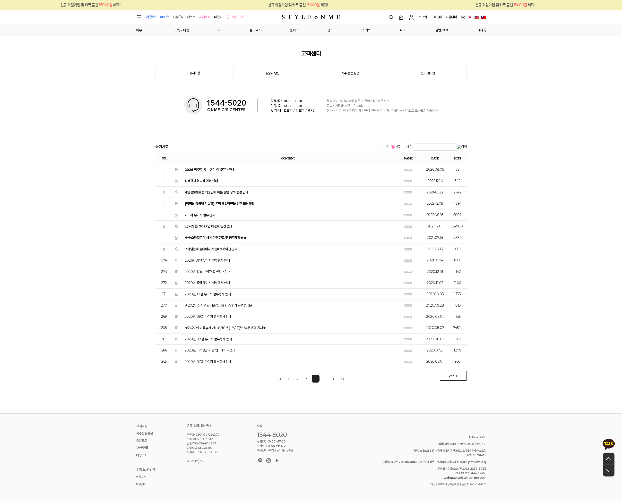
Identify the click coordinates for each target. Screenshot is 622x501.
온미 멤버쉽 (428, 73)
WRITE (453, 376)
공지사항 (194, 73)
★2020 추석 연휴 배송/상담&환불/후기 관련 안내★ (219, 305)
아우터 (140, 30)
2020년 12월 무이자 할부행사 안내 (207, 271)
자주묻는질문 (144, 433)
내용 (409, 146)
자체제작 (204, 17)
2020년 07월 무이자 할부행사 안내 (208, 361)
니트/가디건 (181, 30)
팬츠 (330, 30)
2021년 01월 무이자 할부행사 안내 (207, 260)
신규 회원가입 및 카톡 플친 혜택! (282, 4)
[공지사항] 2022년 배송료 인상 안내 (209, 226)
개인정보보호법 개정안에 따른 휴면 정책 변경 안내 (217, 192)
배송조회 (141, 455)
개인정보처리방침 (145, 469)
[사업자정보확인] (477, 462)
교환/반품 (142, 448)
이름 (386, 146)
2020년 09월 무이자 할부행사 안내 (208, 317)
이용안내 (140, 484)
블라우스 (255, 30)
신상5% (178, 17)
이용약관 (140, 477)
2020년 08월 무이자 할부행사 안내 (208, 339)
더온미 (218, 17)
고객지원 (141, 426)
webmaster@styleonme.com (465, 477)
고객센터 (436, 17)
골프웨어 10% (235, 17)
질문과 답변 (272, 73)
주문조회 (141, 440)
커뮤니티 (451, 17)
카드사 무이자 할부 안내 (200, 215)
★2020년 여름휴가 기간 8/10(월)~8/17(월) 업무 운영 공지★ (225, 328)
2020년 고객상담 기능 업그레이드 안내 (210, 350)
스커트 (366, 30)
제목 (397, 146)
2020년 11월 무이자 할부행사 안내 (207, 283)
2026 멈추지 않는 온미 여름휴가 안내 (209, 169)
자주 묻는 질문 (350, 73)
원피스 (294, 30)
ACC (402, 30)
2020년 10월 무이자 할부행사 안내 (208, 294)
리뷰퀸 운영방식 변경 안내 (201, 181)
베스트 (191, 17)
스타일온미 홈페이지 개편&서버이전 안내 (211, 249)
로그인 (422, 17)
